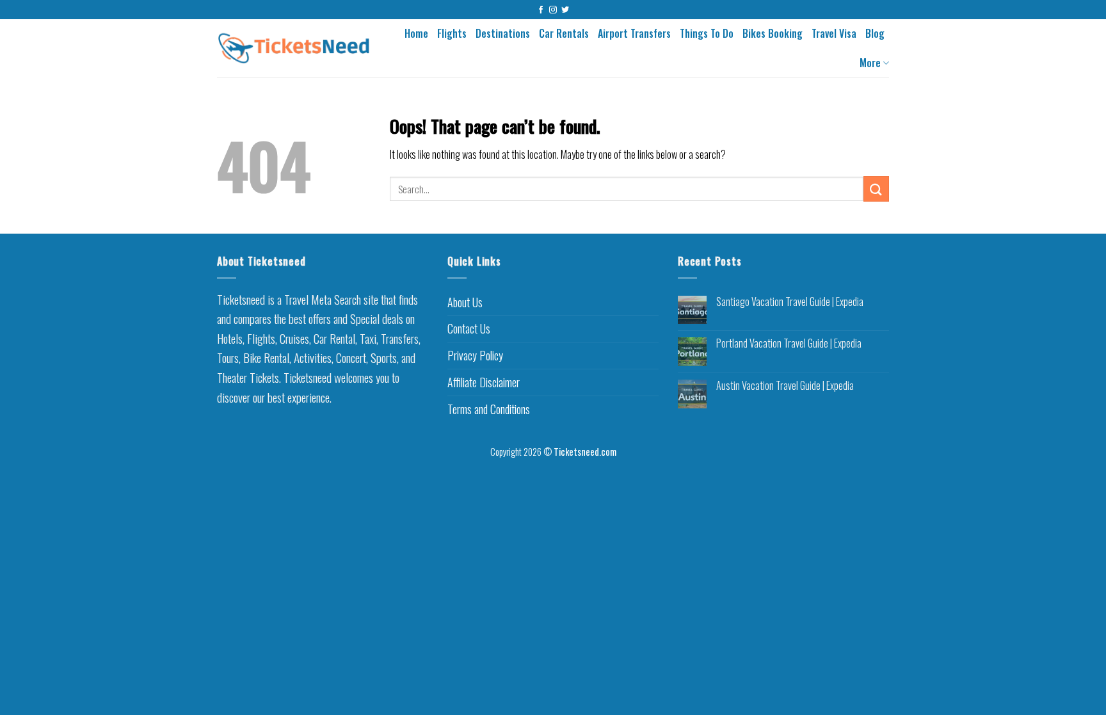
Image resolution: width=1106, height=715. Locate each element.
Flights (452, 33)
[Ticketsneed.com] (294, 48)
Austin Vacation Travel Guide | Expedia (785, 386)
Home (416, 33)
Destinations (503, 33)
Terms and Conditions (488, 409)
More (870, 62)
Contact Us (468, 328)
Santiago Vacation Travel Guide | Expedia (789, 302)
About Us (465, 302)
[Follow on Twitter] (565, 10)
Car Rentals (564, 33)
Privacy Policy (475, 355)
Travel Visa (834, 33)
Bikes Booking (772, 33)
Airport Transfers (634, 33)
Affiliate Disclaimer (483, 382)
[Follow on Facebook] (541, 10)
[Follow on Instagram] (553, 10)
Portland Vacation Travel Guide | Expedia (789, 343)
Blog (875, 33)
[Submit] (876, 188)
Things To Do (706, 33)
